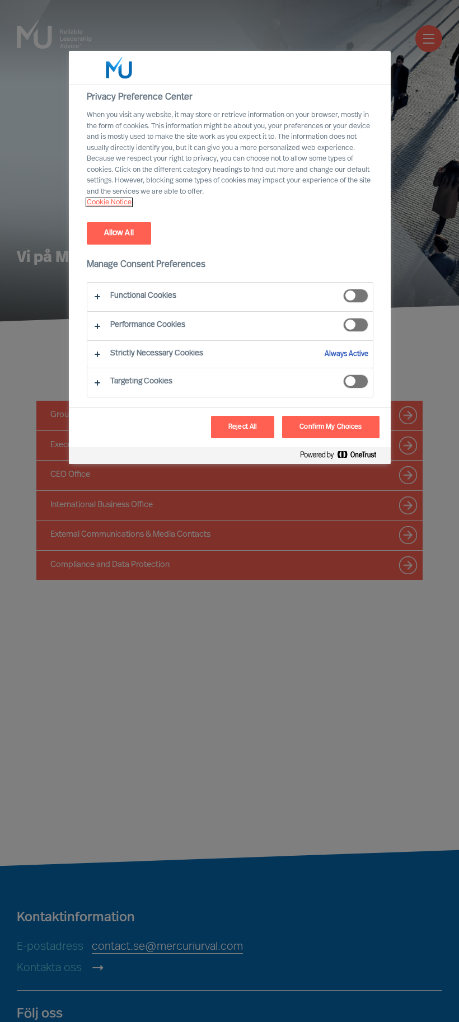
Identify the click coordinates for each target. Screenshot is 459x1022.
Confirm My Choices (330, 427)
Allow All (119, 233)
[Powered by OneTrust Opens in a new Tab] (342, 457)
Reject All (242, 427)
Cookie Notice (109, 202)
